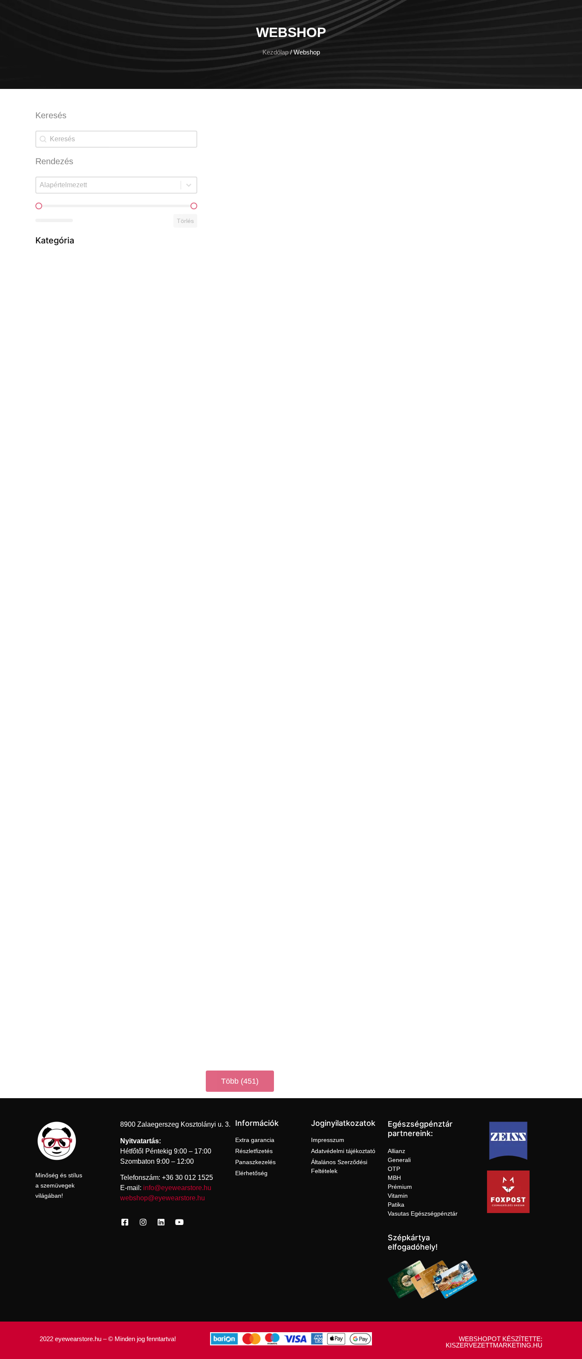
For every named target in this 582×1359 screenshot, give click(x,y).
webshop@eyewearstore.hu (162, 1198)
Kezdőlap (275, 52)
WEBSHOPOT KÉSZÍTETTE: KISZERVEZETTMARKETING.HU (494, 1342)
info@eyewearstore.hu (177, 1187)
